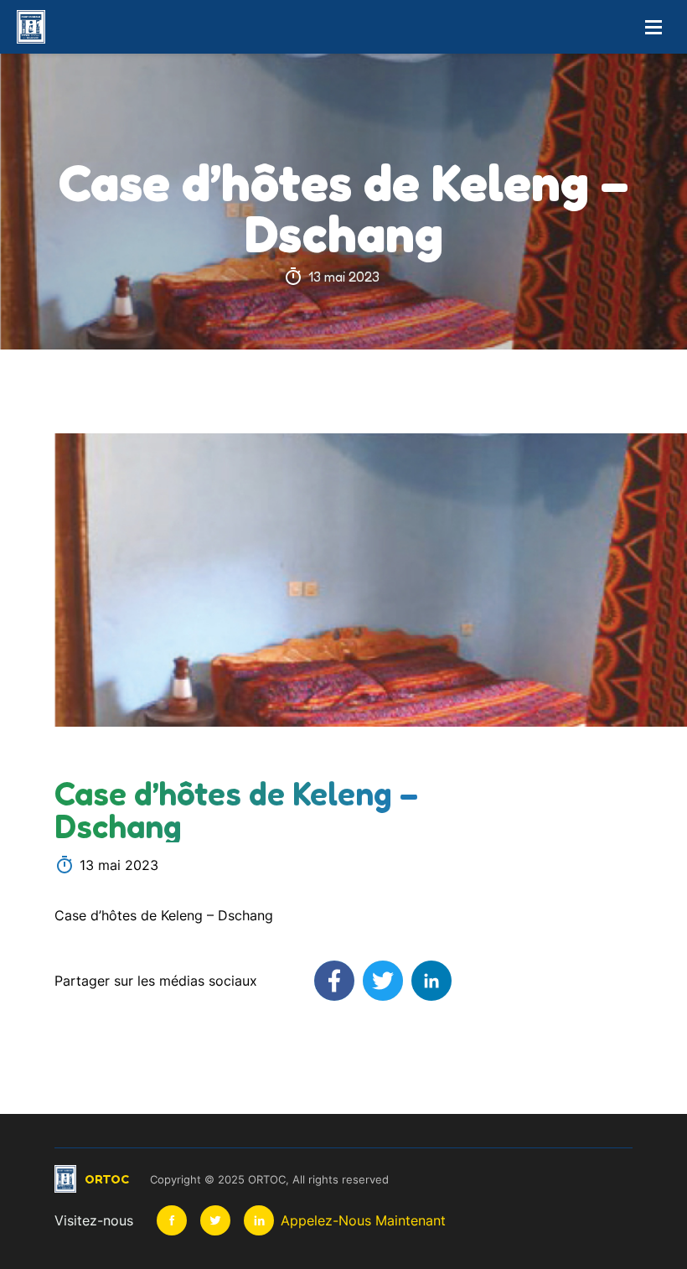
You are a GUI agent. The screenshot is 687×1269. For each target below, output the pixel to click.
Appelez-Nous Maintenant (363, 1220)
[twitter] (215, 1220)
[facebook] (172, 1220)
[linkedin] (259, 1220)
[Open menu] (653, 27)
